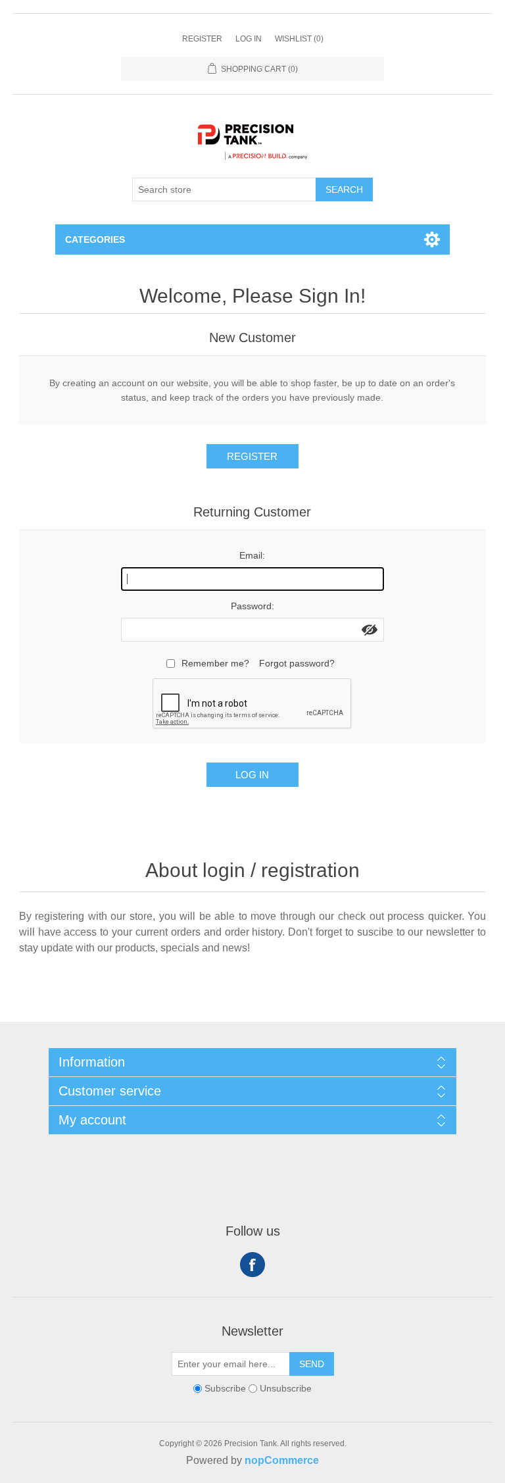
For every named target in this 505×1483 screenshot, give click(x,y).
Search (344, 189)
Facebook (252, 1264)
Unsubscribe (286, 1388)
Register (202, 38)
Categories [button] (95, 239)
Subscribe (225, 1388)
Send (311, 1364)
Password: (252, 606)
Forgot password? (297, 663)
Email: (252, 555)
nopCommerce (282, 1460)
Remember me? (215, 663)
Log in (248, 38)
